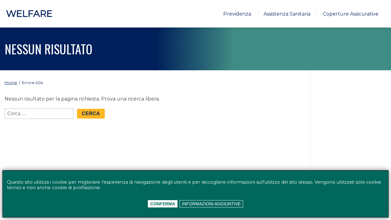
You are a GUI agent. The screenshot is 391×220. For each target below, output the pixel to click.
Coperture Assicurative (350, 14)
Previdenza (237, 14)
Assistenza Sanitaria (287, 14)
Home (11, 82)
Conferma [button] (162, 203)
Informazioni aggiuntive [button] (211, 203)
